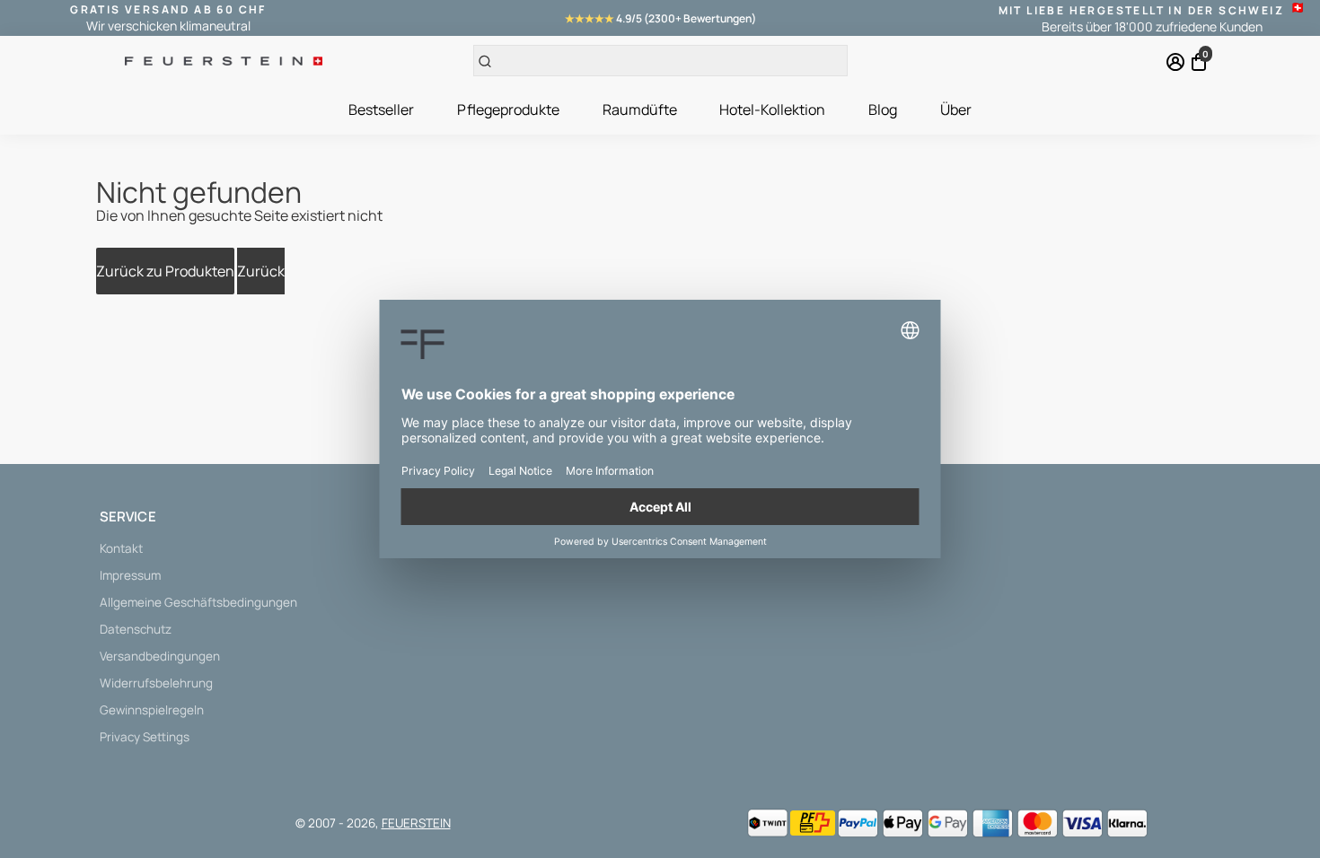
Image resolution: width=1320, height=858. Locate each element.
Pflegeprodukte (508, 109)
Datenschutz (136, 629)
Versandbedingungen (160, 656)
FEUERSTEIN (416, 823)
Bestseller (381, 109)
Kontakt (121, 548)
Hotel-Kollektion (772, 109)
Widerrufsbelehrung (156, 683)
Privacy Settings (144, 737)
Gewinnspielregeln (152, 710)
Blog (882, 109)
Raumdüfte (640, 109)
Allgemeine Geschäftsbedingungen (198, 602)
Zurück (261, 271)
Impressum (130, 575)
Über (956, 109)
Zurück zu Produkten (165, 271)
